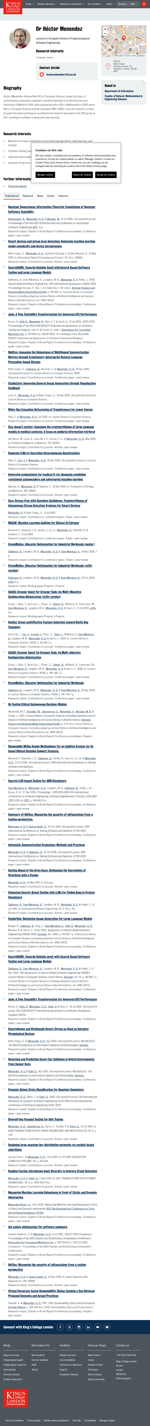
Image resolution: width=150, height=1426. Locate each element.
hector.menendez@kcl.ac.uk (61, 74)
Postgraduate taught (16, 1361)
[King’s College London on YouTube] (97, 1327)
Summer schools (16, 1375)
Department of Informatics (119, 91)
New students (44, 1356)
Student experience (16, 1380)
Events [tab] (50, 196)
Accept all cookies (106, 175)
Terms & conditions (14, 1420)
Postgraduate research (16, 1365)
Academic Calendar (72, 1375)
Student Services (47, 4)
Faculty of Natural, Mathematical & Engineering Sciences (124, 97)
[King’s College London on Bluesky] (107, 1327)
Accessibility (90, 1420)
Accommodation (72, 1361)
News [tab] (40, 196)
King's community (100, 1380)
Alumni (44, 1370)
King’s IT (72, 1370)
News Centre (100, 1356)
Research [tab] (28, 196)
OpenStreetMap (131, 55)
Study (31, 4)
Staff (132, 4)
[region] (76, 163)
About (111, 4)
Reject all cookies (82, 175)
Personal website (17, 186)
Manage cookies (107, 1420)
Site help (77, 1420)
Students (122, 4)
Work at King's (100, 1375)
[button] (124, 38)
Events (100, 1361)
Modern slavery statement (56, 1420)
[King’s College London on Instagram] (78, 1327)
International (16, 1370)
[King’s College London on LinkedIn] (88, 1327)
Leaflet (120, 55)
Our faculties (96, 4)
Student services (72, 1356)
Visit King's (100, 1370)
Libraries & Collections (72, 1365)
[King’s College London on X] (69, 1327)
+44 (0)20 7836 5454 (126, 1355)
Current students (44, 1361)
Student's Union (100, 1365)
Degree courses (16, 1356)
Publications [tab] (12, 196)
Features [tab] (63, 196)
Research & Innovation (73, 4)
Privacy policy (33, 1420)
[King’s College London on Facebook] (60, 1327)
